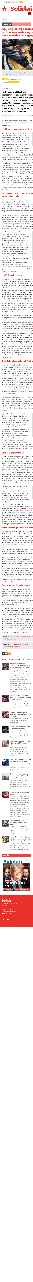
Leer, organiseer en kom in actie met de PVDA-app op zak (20, 743)
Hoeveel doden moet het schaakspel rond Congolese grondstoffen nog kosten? (20, 776)
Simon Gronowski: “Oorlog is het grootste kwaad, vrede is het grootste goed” (20, 839)
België (5, 79)
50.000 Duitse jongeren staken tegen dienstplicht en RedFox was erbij (20, 698)
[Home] (9, 901)
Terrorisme (14, 82)
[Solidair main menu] (4, 18)
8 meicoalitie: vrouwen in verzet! (19, 793)
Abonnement (11, 639)
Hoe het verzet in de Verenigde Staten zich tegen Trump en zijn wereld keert (20, 666)
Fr (29, 14)
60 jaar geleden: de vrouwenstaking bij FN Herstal (18, 822)
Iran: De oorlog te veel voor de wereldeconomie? (20, 728)
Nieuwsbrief (7, 922)
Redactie (6, 920)
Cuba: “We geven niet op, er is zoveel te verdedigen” (20, 760)
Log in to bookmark (3, 653)
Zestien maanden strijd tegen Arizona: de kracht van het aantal (20, 714)
